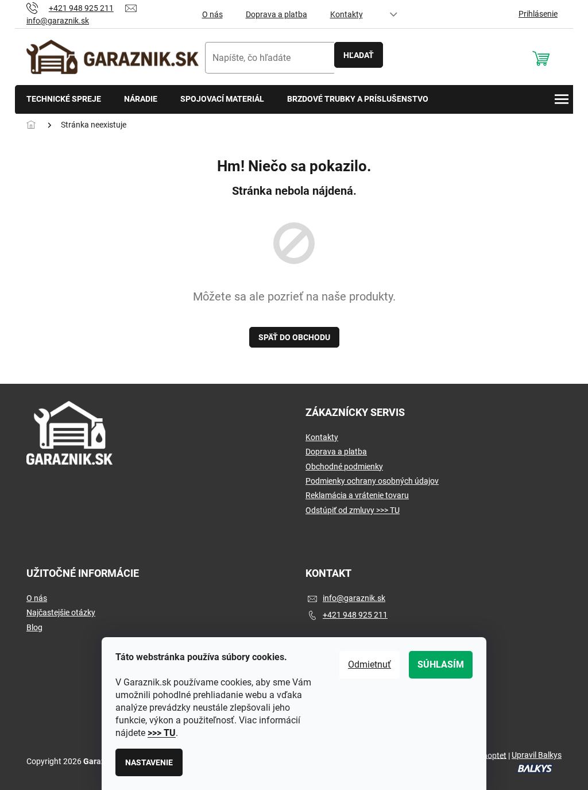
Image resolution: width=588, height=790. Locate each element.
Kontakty (346, 14)
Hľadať (358, 55)
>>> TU (162, 732)
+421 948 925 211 (355, 614)
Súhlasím (440, 664)
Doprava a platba (276, 14)
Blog (34, 627)
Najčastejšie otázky (60, 612)
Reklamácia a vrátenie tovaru (357, 495)
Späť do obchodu (294, 337)
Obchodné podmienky (344, 466)
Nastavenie (149, 762)
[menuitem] (64, 99)
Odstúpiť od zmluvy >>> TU (352, 510)
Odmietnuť (369, 664)
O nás (212, 14)
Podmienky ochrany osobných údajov (372, 480)
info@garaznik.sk (354, 598)
